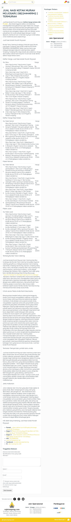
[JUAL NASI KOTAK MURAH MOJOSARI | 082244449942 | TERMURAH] (2, 7)
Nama (5, 469)
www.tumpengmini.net (13, 440)
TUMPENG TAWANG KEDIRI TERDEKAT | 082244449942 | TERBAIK (56, 18)
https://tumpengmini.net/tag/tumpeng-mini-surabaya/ (20, 275)
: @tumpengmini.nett (14, 444)
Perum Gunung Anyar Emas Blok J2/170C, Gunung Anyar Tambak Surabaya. (22, 432)
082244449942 (13, 438)
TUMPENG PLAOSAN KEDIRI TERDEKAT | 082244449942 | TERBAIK (56, 32)
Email (5, 475)
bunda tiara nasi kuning (21, 442)
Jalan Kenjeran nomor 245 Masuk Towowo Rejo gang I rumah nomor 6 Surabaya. (22, 435)
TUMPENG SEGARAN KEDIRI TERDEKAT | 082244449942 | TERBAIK (56, 27)
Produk (5, 24)
